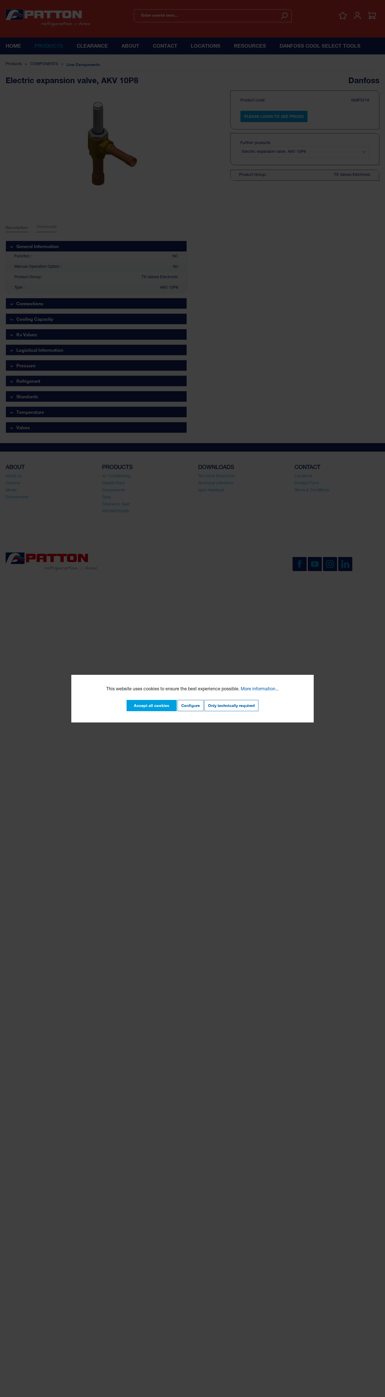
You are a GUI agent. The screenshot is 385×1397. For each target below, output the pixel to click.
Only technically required (231, 705)
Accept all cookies (151, 705)
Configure (190, 705)
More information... (260, 689)
